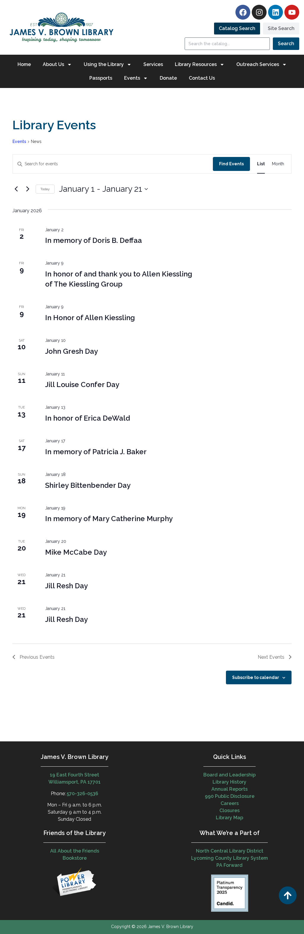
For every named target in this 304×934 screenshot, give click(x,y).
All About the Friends (74, 851)
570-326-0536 (82, 793)
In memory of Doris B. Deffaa (93, 240)
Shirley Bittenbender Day (88, 485)
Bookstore (75, 858)
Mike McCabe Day (76, 552)
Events (19, 141)
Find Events (231, 163)
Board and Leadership (229, 775)
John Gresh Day (71, 351)
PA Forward (229, 865)
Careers (230, 803)
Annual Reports (229, 789)
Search (286, 43)
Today (45, 189)
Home (24, 64)
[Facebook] (242, 12)
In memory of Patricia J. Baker (96, 451)
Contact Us (202, 78)
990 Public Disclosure (229, 796)
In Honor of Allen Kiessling (90, 317)
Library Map (229, 817)
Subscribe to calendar (255, 677)
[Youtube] (291, 12)
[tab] (237, 28)
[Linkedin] (275, 12)
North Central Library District (229, 851)
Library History (229, 782)
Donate (168, 78)
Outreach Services (257, 64)
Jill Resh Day (66, 585)
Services (153, 64)
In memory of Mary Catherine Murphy (109, 518)
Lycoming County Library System (229, 858)
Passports (100, 78)
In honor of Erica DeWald (87, 418)
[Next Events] (27, 189)
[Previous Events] (16, 189)
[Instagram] (259, 12)
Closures (229, 810)
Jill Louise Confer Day (82, 384)
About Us (53, 64)
